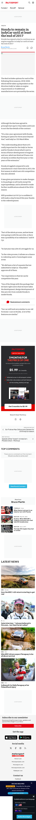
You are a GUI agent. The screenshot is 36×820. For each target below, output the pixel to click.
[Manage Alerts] (20, 419)
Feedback (18, 779)
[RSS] (25, 748)
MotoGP (13, 8)
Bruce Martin (5, 47)
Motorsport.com (18, 764)
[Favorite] (27, 48)
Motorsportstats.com (18, 767)
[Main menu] (2, 2)
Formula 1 (4, 8)
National (21, 8)
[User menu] (33, 2)
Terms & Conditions (8, 804)
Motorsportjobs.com (18, 761)
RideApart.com (18, 770)
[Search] (29, 2)
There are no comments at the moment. (18, 455)
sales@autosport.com (18, 794)
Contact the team (18, 791)
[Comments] (32, 48)
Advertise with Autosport (18, 788)
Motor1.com (18, 758)
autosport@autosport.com (18, 785)
